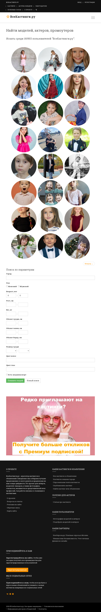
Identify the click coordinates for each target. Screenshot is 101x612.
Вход (79, 2)
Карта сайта (12, 511)
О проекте (28, 10)
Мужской (24, 286)
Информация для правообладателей (22, 609)
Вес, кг (9, 310)
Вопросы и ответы (14, 501)
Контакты (43, 609)
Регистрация (90, 2)
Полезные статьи (14, 10)
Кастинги (11, 6)
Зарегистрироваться (17, 570)
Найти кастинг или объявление (66, 489)
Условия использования (54, 606)
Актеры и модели (25, 6)
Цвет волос (11, 356)
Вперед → (89, 264)
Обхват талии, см (14, 328)
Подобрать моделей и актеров (66, 522)
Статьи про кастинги (62, 502)
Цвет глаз (10, 365)
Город (8, 274)
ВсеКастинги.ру (22, 17)
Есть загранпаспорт (17, 375)
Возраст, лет (11, 291)
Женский (12, 286)
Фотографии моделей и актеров (66, 519)
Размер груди (12, 347)
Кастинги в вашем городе (64, 479)
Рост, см (9, 301)
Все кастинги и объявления (64, 476)
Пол (8, 283)
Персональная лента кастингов (66, 482)
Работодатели (41, 6)
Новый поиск (33, 380)
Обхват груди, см (14, 319)
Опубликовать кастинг (62, 485)
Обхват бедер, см (14, 337)
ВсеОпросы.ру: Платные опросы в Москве (70, 535)
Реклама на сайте (14, 504)
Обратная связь (13, 508)
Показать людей (15, 380)
